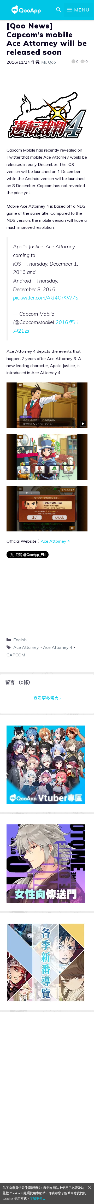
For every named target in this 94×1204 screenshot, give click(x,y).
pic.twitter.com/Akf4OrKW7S (45, 298)
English (20, 639)
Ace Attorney (26, 647)
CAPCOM (16, 654)
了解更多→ (37, 1199)
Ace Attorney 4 (55, 541)
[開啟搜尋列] (58, 10)
